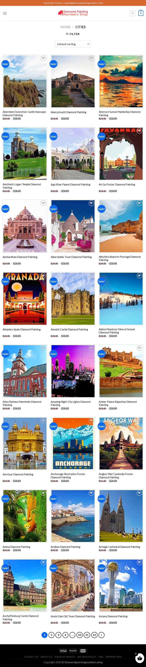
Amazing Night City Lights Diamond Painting (70, 403)
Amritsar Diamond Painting (18, 474)
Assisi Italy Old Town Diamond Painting (73, 616)
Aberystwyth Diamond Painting (68, 112)
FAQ (101, 656)
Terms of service (64, 656)
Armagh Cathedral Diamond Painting (119, 546)
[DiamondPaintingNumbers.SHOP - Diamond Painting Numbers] (73, 13)
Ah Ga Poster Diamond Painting (117, 184)
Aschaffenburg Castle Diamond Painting (20, 617)
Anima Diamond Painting (16, 546)
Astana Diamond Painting (113, 616)
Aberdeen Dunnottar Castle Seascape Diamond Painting (24, 113)
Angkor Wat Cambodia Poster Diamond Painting (116, 475)
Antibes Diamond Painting (65, 546)
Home (65, 27)
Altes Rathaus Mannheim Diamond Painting (22, 403)
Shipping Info (113, 656)
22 (94, 634)
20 (79, 634)
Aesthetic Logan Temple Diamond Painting (22, 186)
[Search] (133, 13)
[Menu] (5, 13)
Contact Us (31, 656)
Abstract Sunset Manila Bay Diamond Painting (119, 113)
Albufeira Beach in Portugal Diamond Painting (120, 258)
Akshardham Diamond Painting (20, 256)
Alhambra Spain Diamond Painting (22, 329)
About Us (46, 656)
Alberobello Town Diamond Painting (71, 256)
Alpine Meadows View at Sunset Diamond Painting (117, 331)
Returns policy (87, 656)
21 (86, 634)
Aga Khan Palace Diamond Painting (70, 184)
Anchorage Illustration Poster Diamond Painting (68, 475)
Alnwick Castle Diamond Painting (69, 329)
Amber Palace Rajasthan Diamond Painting (118, 403)
